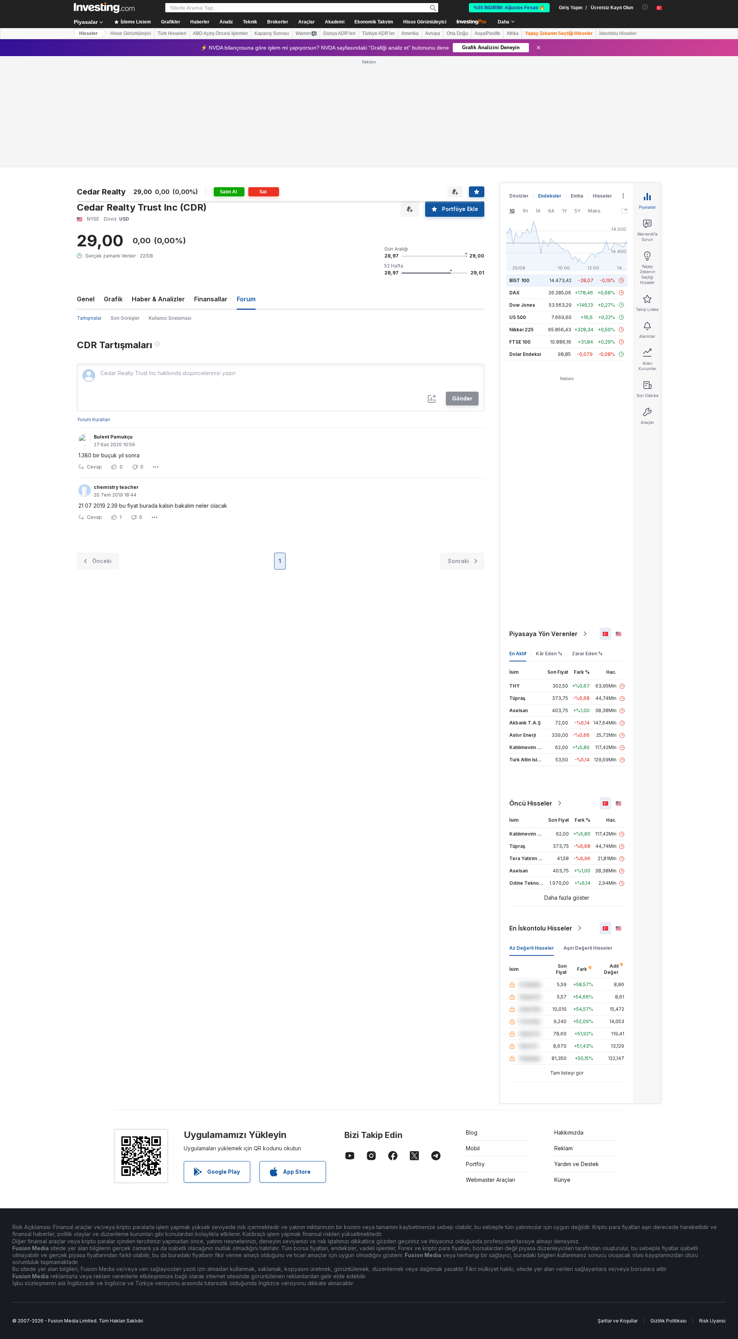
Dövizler (519, 196)
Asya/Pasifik (487, 33)
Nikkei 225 (521, 329)
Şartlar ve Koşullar (618, 1321)
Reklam (563, 1148)
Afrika (513, 33)
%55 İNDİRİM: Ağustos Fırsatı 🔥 (509, 7)
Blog (471, 1132)
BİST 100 (519, 280)
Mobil (473, 1148)
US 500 (517, 317)
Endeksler (549, 196)
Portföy (475, 1164)
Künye (562, 1179)
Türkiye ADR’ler (378, 33)
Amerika (410, 33)
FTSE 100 (519, 342)
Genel (86, 299)
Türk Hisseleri (172, 33)
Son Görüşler (125, 318)
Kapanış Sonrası (271, 33)
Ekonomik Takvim (373, 22)
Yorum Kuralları (93, 419)
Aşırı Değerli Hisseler (587, 948)
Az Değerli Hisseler (531, 948)
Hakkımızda (568, 1132)
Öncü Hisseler (530, 803)
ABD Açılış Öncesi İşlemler (220, 33)
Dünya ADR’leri (339, 33)
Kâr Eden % (549, 653)
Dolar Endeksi (525, 354)
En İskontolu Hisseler (540, 928)
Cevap (94, 467)
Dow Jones (522, 305)
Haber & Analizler (158, 299)
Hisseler (88, 33)
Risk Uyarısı (712, 1321)
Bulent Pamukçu (113, 437)
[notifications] (645, 7)
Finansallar (211, 299)
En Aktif (517, 653)
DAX (514, 293)
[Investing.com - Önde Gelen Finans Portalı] (104, 7)
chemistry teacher (116, 487)
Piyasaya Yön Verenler (543, 634)
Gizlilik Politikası (668, 1321)
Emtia (577, 196)
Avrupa (432, 33)
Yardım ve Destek (576, 1164)
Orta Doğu (457, 33)
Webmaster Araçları (490, 1179)
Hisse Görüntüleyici (424, 22)
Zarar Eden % (587, 653)
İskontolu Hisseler (618, 33)
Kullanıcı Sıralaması (170, 318)
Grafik (113, 299)
